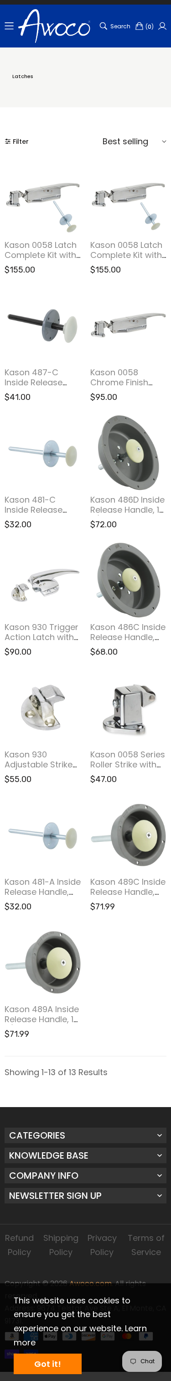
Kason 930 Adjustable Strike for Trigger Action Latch (40, 769)
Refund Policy (19, 1245)
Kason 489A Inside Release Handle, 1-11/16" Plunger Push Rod (42, 1024)
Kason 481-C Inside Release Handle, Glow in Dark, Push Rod (36, 514)
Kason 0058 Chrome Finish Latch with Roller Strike (123, 387)
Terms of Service (146, 1245)
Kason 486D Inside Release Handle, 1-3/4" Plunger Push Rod (127, 514)
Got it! (47, 1364)
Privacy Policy (102, 1245)
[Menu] (9, 26)
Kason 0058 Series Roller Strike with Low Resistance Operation (127, 769)
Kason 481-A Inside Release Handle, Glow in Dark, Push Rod (43, 896)
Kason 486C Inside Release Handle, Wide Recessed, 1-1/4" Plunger (128, 641)
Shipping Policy (60, 1245)
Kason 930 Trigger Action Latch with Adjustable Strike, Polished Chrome (41, 641)
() (149, 27)
